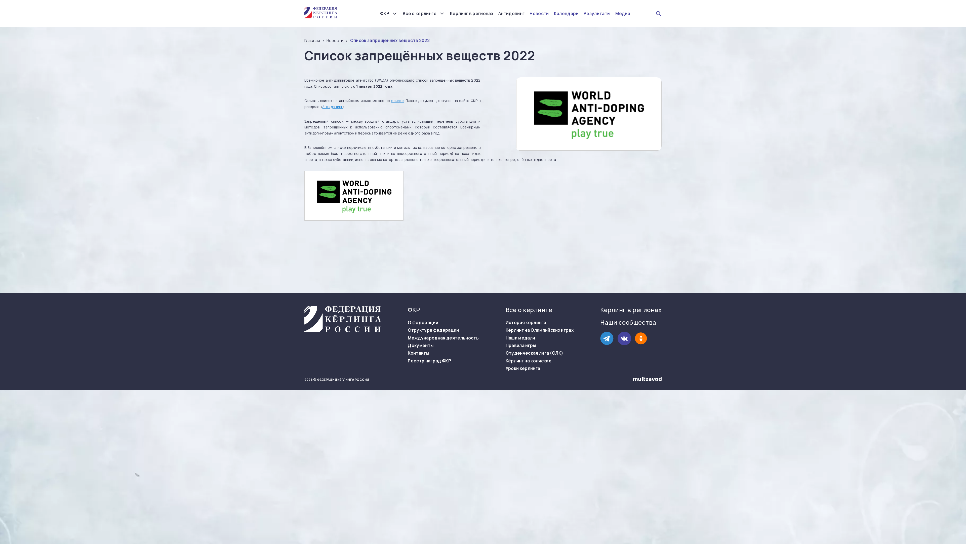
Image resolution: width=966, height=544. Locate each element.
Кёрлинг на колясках (528, 361)
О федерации (423, 322)
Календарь (566, 13)
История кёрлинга (526, 322)
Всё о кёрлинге (419, 13)
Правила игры (521, 345)
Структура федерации (433, 330)
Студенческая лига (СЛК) (535, 353)
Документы (420, 345)
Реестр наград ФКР (429, 361)
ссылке (397, 100)
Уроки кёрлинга (523, 368)
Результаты (597, 13)
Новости (539, 13)
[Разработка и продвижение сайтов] (647, 380)
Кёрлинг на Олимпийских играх (540, 330)
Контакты (418, 353)
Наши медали (520, 338)
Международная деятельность (443, 338)
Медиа (622, 13)
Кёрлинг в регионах (471, 13)
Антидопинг (511, 13)
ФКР (384, 13)
